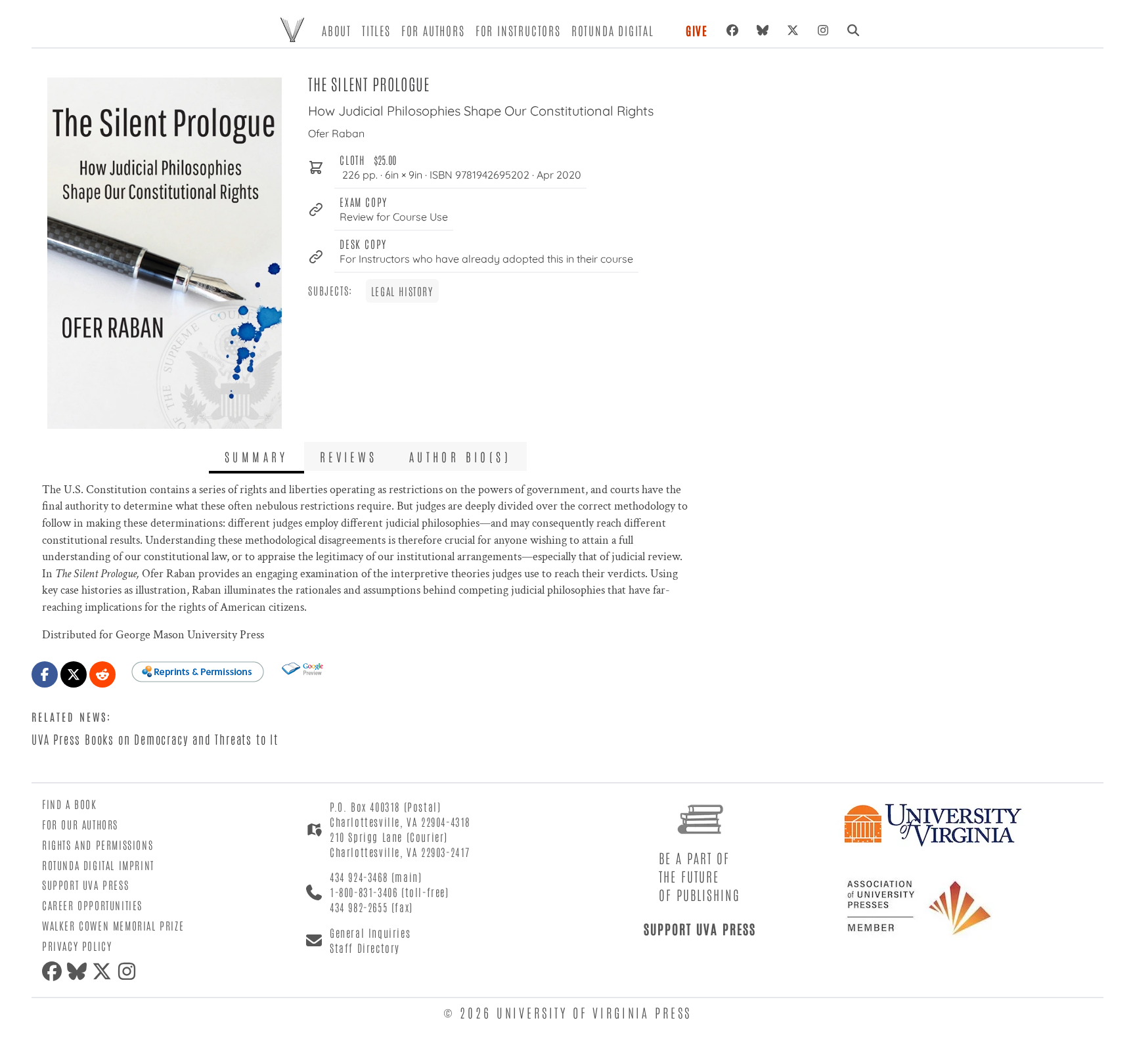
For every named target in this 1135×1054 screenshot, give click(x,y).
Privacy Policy (77, 945)
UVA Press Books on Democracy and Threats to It (155, 739)
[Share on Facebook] (45, 674)
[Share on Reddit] (102, 674)
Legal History (402, 290)
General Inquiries (370, 932)
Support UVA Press (85, 884)
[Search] (853, 30)
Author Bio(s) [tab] (460, 456)
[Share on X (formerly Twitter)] (73, 674)
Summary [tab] (256, 456)
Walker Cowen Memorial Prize (113, 925)
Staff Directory (365, 947)
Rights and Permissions (97, 844)
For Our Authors (80, 824)
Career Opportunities (92, 904)
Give (697, 30)
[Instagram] (823, 30)
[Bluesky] (762, 30)
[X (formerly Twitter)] (793, 30)
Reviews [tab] (349, 456)
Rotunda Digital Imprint (98, 864)
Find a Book (69, 803)
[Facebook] (732, 30)
